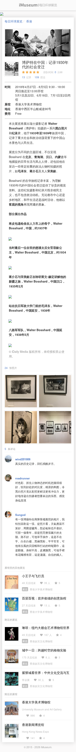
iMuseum (46, 747)
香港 (29, 21)
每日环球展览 (13, 21)
